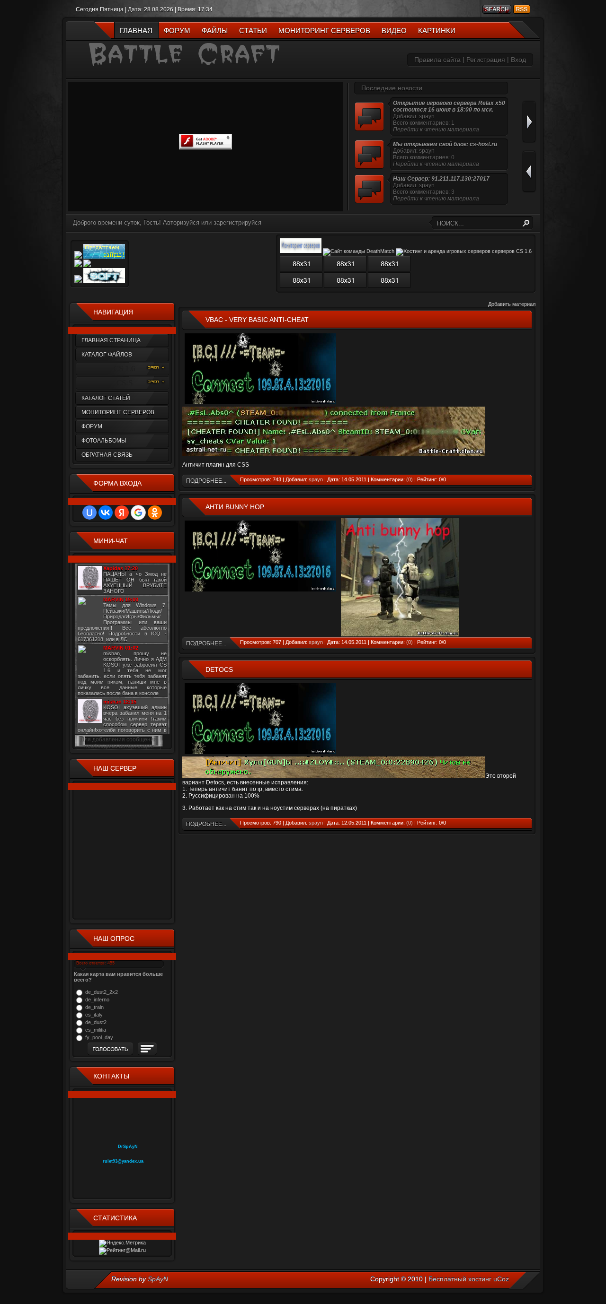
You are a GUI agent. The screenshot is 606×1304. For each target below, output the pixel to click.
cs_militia (95, 1030)
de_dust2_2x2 (101, 992)
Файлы (215, 30)
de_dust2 (96, 1022)
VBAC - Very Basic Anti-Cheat (257, 319)
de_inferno (97, 999)
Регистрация (485, 59)
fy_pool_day (99, 1037)
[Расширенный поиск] (496, 9)
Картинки (436, 30)
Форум (177, 30)
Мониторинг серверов (324, 30)
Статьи (253, 30)
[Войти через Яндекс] (122, 512)
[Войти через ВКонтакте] (105, 512)
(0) (409, 479)
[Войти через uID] (89, 512)
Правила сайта (437, 59)
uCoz (501, 1279)
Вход (518, 59)
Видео (394, 30)
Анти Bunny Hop (234, 507)
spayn (316, 479)
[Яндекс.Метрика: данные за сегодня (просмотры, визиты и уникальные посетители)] (122, 1243)
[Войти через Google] (138, 512)
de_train (94, 1007)
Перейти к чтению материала (436, 129)
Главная (136, 30)
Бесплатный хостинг (459, 1279)
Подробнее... (206, 481)
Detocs (219, 669)
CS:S (124, 382)
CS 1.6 (124, 368)
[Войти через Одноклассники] (155, 512)
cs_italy (94, 1014)
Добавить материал (511, 304)
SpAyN (158, 1279)
